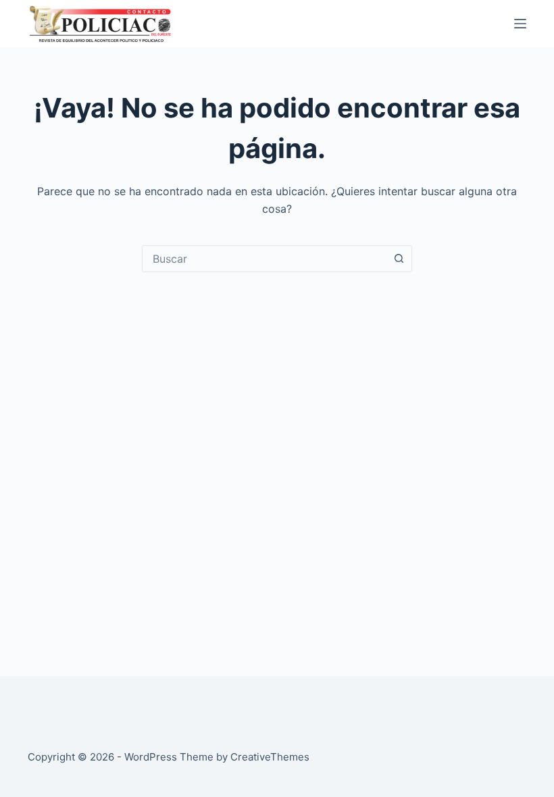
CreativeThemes (269, 756)
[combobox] (264, 258)
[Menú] (520, 24)
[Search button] (398, 259)
